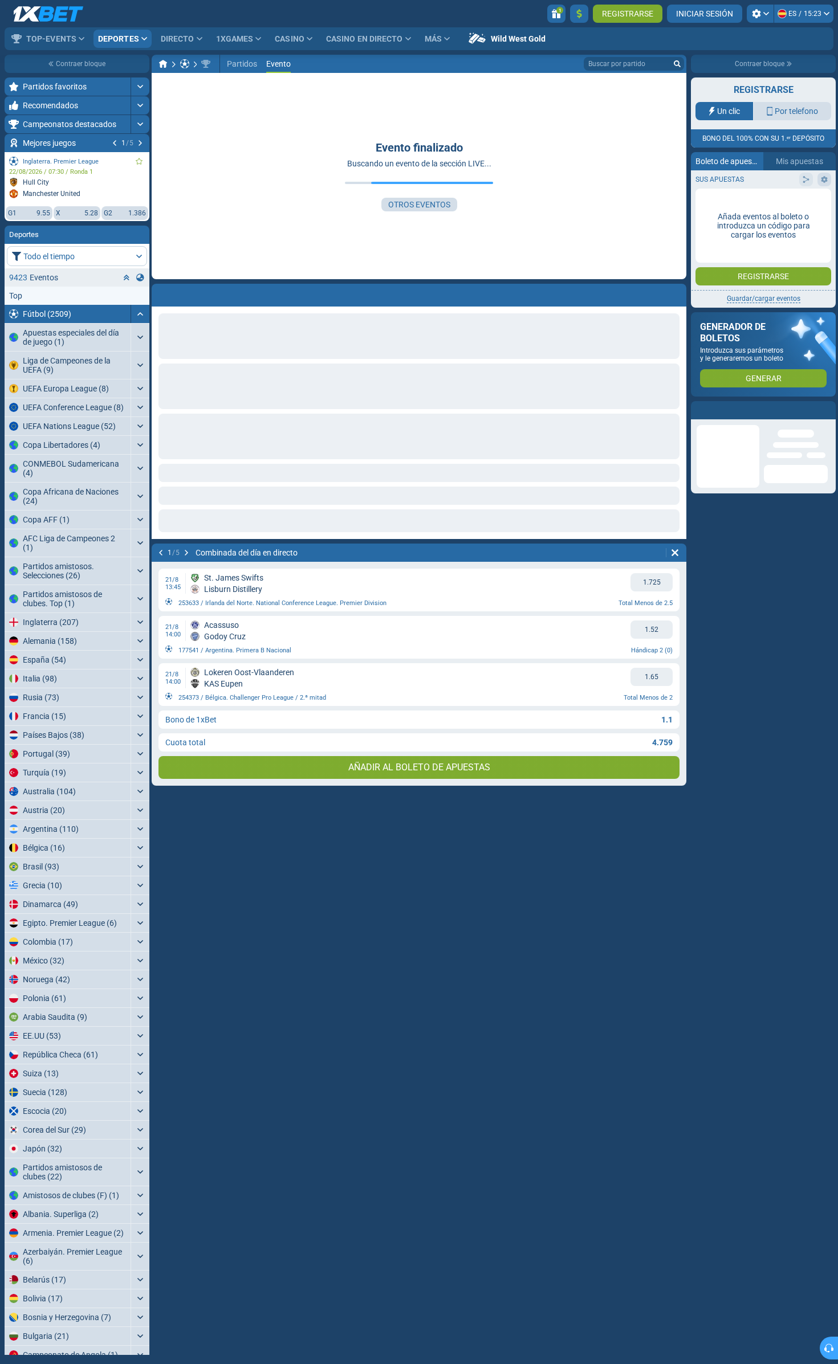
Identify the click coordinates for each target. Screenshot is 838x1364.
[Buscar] (677, 64)
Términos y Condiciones (769, 228)
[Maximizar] (140, 86)
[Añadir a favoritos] (139, 161)
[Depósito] (579, 14)
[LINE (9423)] (163, 64)
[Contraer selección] (126, 277)
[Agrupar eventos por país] (140, 277)
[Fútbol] (185, 64)
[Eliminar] (675, 293)
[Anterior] (114, 143)
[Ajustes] (760, 14)
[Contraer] (140, 314)
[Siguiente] (140, 143)
